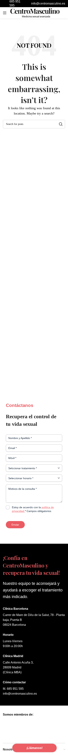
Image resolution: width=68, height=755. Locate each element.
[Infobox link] (45, 3)
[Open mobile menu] (4, 13)
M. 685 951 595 (13, 688)
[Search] (60, 124)
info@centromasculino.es (20, 693)
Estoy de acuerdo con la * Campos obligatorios (33, 509)
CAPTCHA (12, 517)
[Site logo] (35, 12)
